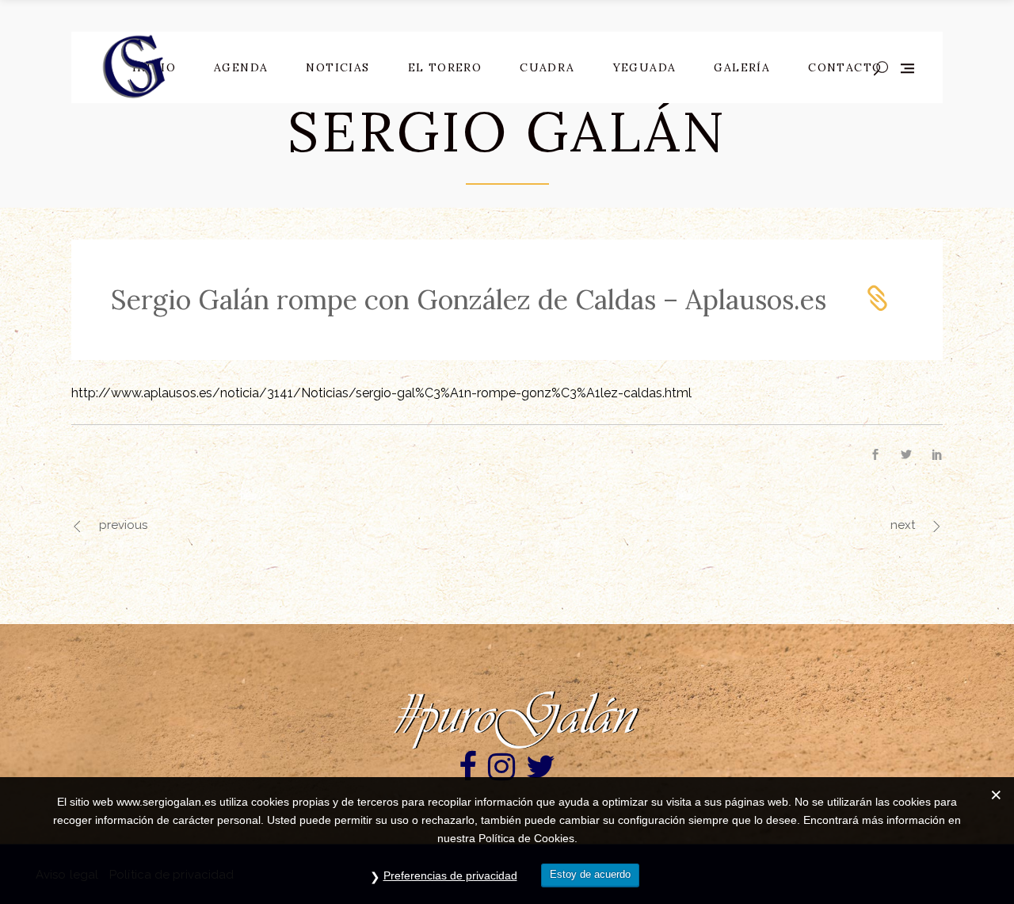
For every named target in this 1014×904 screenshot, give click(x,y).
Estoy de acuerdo (590, 874)
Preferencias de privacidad (450, 875)
